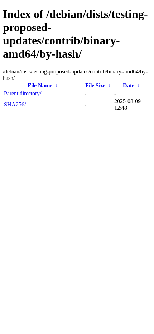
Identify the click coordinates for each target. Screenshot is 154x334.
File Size (95, 85)
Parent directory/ (22, 93)
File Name (40, 85)
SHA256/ (15, 104)
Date (128, 85)
